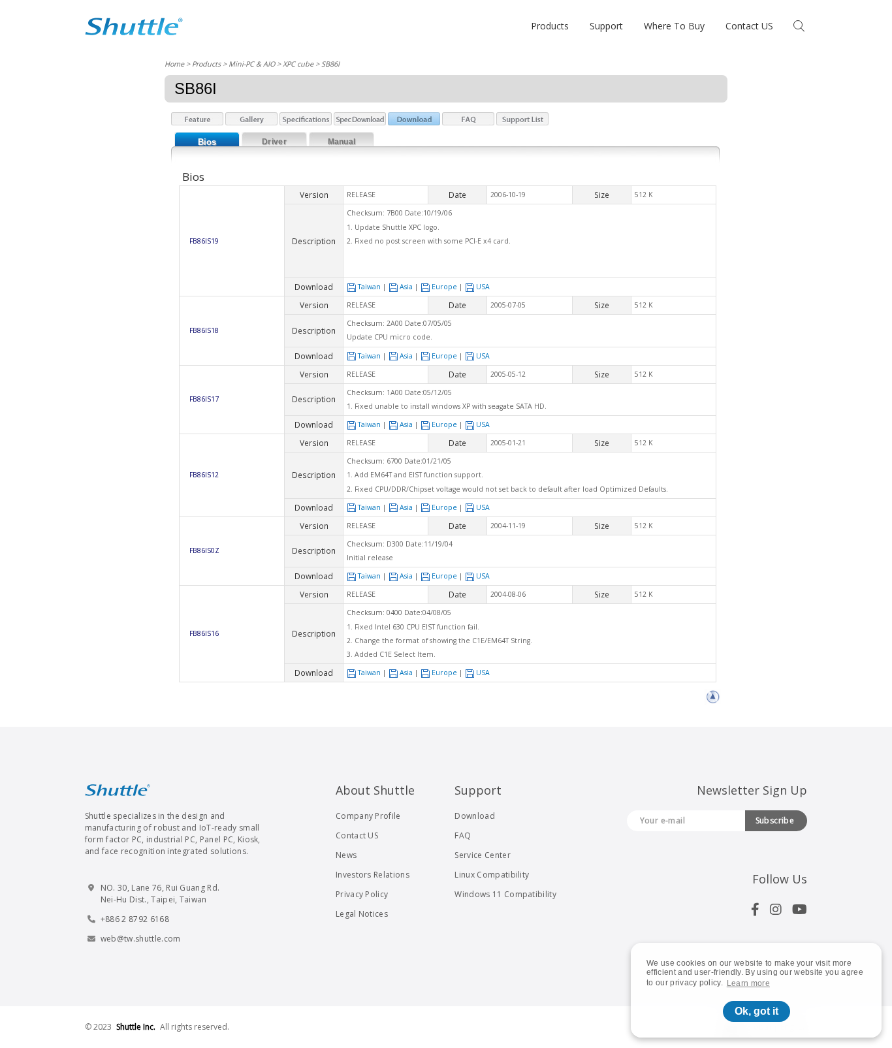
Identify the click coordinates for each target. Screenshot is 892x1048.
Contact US (749, 26)
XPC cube (298, 64)
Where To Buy (674, 26)
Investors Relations (372, 874)
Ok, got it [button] (756, 1011)
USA (483, 286)
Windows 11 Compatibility (505, 894)
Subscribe (775, 820)
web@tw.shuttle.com (141, 938)
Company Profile (368, 815)
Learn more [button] (748, 983)
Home (174, 64)
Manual (342, 141)
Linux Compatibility (491, 874)
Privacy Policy (362, 894)
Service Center (482, 855)
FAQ (462, 835)
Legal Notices (362, 913)
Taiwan (369, 286)
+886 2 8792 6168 (135, 919)
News (346, 855)
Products (550, 26)
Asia (406, 286)
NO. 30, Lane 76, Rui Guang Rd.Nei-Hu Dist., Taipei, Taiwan (160, 893)
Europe (444, 286)
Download (474, 815)
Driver (274, 141)
